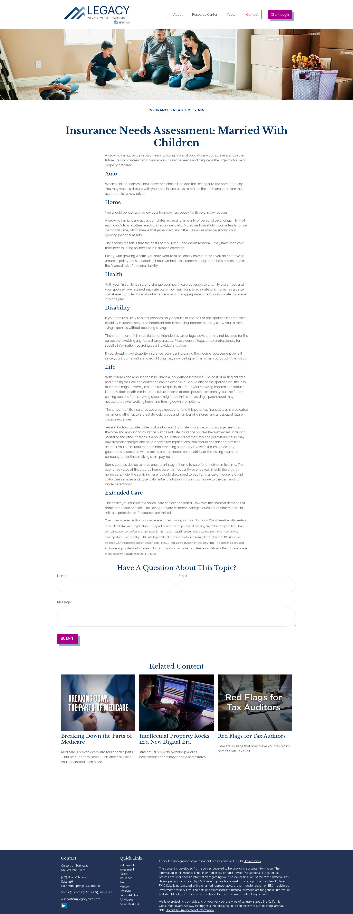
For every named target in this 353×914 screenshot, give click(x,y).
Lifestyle (125, 891)
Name (61, 576)
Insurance (126, 878)
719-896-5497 (79, 865)
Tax (122, 882)
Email (183, 576)
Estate (123, 873)
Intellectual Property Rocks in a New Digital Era (174, 739)
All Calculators (129, 903)
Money (124, 886)
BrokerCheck (252, 861)
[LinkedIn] (64, 905)
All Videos (126, 899)
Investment (127, 869)
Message (64, 602)
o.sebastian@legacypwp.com (80, 899)
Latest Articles (129, 895)
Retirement (127, 865)
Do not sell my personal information (190, 910)
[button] (178, 14)
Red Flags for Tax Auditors (252, 736)
